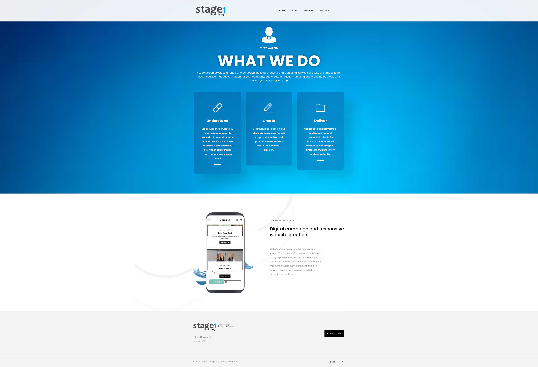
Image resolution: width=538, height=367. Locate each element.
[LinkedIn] (334, 361)
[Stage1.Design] (210, 10)
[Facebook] (330, 361)
